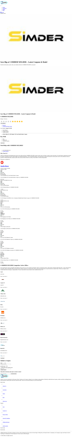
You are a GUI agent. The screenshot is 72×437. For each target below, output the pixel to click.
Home (4, 7)
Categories (4, 8)
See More (2, 358)
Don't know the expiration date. (7, 367)
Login (2, 12)
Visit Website (3, 123)
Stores (4, 9)
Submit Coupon (3, 369)
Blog (3, 10)
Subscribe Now (13, 373)
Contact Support (5, 151)
